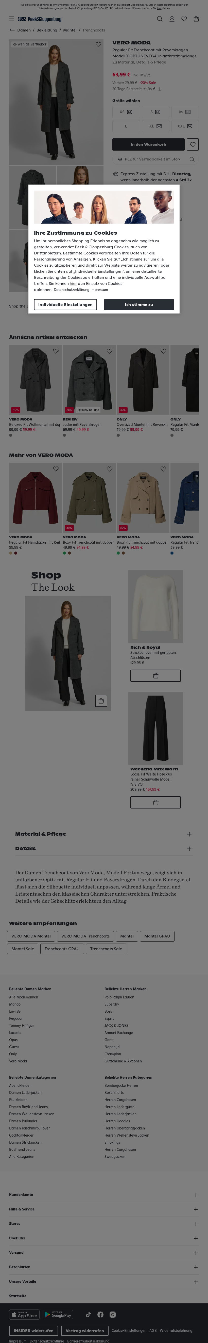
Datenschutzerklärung (71, 290)
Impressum (99, 290)
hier (73, 283)
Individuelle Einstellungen (65, 304)
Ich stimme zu (139, 304)
